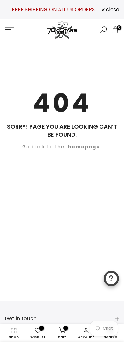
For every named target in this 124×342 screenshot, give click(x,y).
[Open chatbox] (111, 278)
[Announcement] (53, 9)
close (112, 9)
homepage (84, 147)
